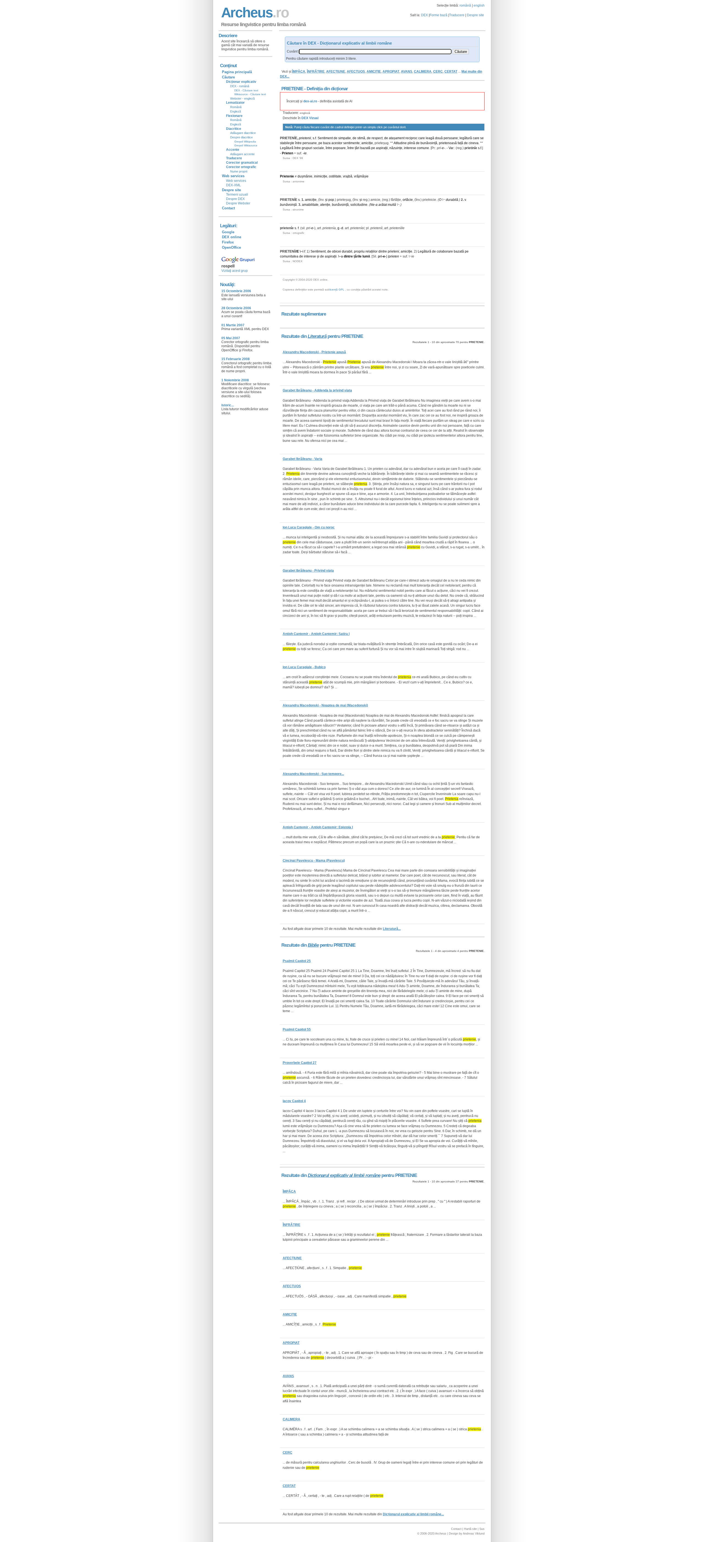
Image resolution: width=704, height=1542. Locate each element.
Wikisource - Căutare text (250, 94)
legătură (466, 138)
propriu (359, 251)
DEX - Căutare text (246, 90)
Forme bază (438, 15)
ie (305, 153)
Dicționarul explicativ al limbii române (344, 1175)
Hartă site (470, 1528)
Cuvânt (292, 51)
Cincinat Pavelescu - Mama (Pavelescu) (314, 860)
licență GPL (336, 289)
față (460, 143)
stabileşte (287, 143)
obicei (336, 251)
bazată (365, 148)
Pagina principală (237, 72)
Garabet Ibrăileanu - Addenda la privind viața (317, 390)
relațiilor (371, 251)
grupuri (307, 148)
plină (411, 143)
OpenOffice (231, 247)
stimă (361, 138)
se (482, 138)
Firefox (228, 242)
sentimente (351, 143)
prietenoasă (448, 143)
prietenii (305, 138)
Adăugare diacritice (243, 133)
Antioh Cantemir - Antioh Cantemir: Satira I (316, 634)
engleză (305, 112)
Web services (236, 181)
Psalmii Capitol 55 (297, 1029)
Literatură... (392, 929)
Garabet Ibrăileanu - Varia (302, 459)
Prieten (287, 153)
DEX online (231, 237)
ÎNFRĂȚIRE (315, 71)
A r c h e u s (254, 12)
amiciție (367, 143)
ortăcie (408, 200)
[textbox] (375, 51)
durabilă (452, 200)
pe (320, 143)
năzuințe (395, 148)
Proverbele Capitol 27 (300, 1063)
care (421, 138)
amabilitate (310, 205)
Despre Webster (238, 203)
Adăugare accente (242, 154)
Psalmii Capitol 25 (297, 961)
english (479, 5)
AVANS (406, 71)
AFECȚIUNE (335, 71)
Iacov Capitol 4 (294, 1101)
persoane (451, 138)
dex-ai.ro (310, 101)
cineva (474, 143)
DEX (424, 15)
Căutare (228, 77)
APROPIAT (391, 71)
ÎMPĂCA (298, 71)
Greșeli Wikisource (245, 145)
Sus (482, 1528)
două (439, 138)
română (465, 5)
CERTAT (450, 71)
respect (377, 138)
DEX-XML (233, 185)
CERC (438, 71)
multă (392, 205)
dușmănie (305, 176)
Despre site (475, 15)
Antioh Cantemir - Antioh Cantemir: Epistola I (318, 827)
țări (357, 148)
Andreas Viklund (474, 1533)
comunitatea (289, 256)
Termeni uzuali (237, 194)
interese (410, 148)
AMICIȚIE (374, 71)
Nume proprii (238, 171)
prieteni (393, 251)
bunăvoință (428, 143)
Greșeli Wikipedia (245, 141)
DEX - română (239, 86)
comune (423, 148)
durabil (347, 251)
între (298, 143)
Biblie (313, 945)
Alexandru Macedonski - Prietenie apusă (314, 352)
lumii (366, 256)
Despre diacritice (241, 137)
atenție (325, 205)
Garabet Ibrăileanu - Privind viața (308, 571)
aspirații (382, 148)
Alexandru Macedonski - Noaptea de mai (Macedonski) (325, 705)
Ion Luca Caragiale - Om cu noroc (309, 527)
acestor (336, 143)
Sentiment (325, 138)
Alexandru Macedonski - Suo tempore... (313, 774)
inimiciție (320, 176)
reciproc (411, 138)
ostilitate (335, 176)
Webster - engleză (242, 98)
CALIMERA (422, 71)
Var (451, 148)
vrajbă (347, 176)
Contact (228, 208)
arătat (382, 205)
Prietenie (287, 176)
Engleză (235, 111)
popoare (339, 148)
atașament (397, 138)
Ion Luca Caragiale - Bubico (304, 667)
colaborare (445, 251)
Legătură (286, 148)
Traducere (456, 15)
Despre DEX (235, 199)
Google (228, 232)
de (335, 138)
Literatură (317, 336)
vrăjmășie (361, 176)
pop (331, 200)
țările (358, 256)
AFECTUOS (356, 71)
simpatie (344, 138)
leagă (430, 138)
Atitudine (400, 143)
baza (327, 143)
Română (235, 107)
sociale (318, 148)
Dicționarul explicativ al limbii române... (413, 1514)
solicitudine (358, 205)
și (326, 200)
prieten (394, 256)
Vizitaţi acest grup (234, 271)
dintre (382, 251)
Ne (372, 205)
